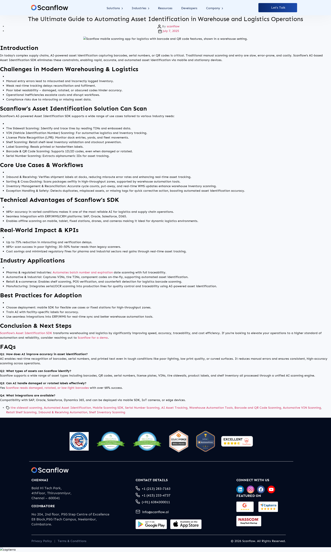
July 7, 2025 (171, 31)
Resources (165, 8)
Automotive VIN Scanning (302, 407)
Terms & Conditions (72, 541)
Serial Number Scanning (142, 407)
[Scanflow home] (49, 8)
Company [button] (213, 8)
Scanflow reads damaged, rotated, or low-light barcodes (47, 388)
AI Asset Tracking (174, 407)
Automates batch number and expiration (83, 272)
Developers (189, 8)
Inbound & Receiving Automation (62, 412)
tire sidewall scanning (26, 407)
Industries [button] (139, 8)
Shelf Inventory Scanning (107, 412)
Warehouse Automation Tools (211, 407)
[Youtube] (271, 489)
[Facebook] (261, 489)
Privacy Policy (41, 541)
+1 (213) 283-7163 (156, 489)
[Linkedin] (240, 489)
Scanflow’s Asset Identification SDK (26, 333)
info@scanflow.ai (155, 512)
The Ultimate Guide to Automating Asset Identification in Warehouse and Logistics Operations (165, 19)
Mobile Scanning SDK (108, 407)
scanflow (173, 26)
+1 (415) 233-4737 (156, 495)
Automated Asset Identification (67, 407)
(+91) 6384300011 (156, 502)
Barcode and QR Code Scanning (257, 407)
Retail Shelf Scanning (21, 412)
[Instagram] (250, 489)
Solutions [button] (114, 8)
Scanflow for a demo (93, 337)
